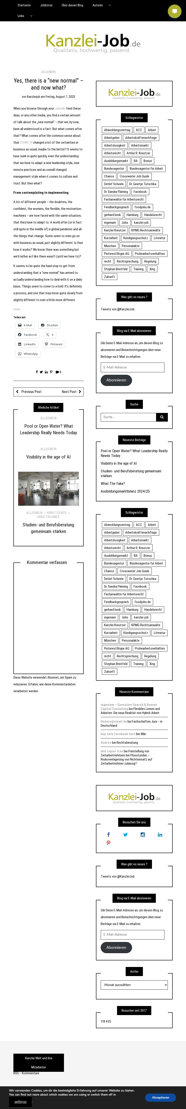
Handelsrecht (153, 215)
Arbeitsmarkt (140, 145)
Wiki (143, 734)
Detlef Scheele (114, 184)
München (110, 246)
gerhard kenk (112, 215)
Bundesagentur (114, 169)
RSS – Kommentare (26, 1073)
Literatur (159, 238)
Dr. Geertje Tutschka (142, 184)
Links (21, 16)
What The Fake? (113, 483)
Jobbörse (46, 5)
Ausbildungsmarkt (116, 161)
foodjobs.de (143, 207)
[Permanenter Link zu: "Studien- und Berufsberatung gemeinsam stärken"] (48, 489)
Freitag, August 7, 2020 (60, 96)
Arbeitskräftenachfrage (141, 138)
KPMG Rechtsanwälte (145, 230)
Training (138, 269)
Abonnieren (116, 380)
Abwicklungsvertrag (117, 130)
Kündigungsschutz (135, 238)
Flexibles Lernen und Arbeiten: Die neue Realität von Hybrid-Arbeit (130, 711)
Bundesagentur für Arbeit (146, 169)
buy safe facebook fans (118, 734)
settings (21, 1101)
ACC (139, 130)
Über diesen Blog (72, 5)
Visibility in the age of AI (48, 457)
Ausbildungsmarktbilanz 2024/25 (125, 491)
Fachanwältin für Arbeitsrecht (124, 199)
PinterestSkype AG (116, 254)
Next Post (69, 392)
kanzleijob (33, 96)
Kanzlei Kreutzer (115, 230)
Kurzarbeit (111, 238)
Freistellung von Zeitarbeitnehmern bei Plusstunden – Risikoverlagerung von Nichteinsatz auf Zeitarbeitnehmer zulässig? (126, 757)
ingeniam (110, 223)
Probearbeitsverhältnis (150, 254)
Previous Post (31, 392)
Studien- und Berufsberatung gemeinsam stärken (131, 473)
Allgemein (48, 72)
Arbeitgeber (56, 513)
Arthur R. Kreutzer (138, 153)
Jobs (125, 223)
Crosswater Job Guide (134, 176)
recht (107, 261)
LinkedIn (60, 108)
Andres (106, 743)
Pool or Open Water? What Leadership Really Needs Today (134, 453)
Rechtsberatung (127, 743)
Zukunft (109, 277)
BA (136, 161)
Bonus (148, 161)
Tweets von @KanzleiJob (118, 309)
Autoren (98, 5)
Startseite (24, 5)
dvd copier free (112, 751)
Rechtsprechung (127, 261)
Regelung (150, 261)
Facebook (140, 192)
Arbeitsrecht (112, 153)
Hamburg (132, 215)
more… (17, 309)
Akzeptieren (160, 1097)
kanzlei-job (141, 223)
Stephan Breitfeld (115, 269)
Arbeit (152, 130)
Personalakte (131, 246)
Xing (152, 269)
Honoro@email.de (114, 721)
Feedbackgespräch (116, 207)
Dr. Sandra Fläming (116, 192)
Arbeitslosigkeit (114, 145)
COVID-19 (26, 142)
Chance (109, 176)
